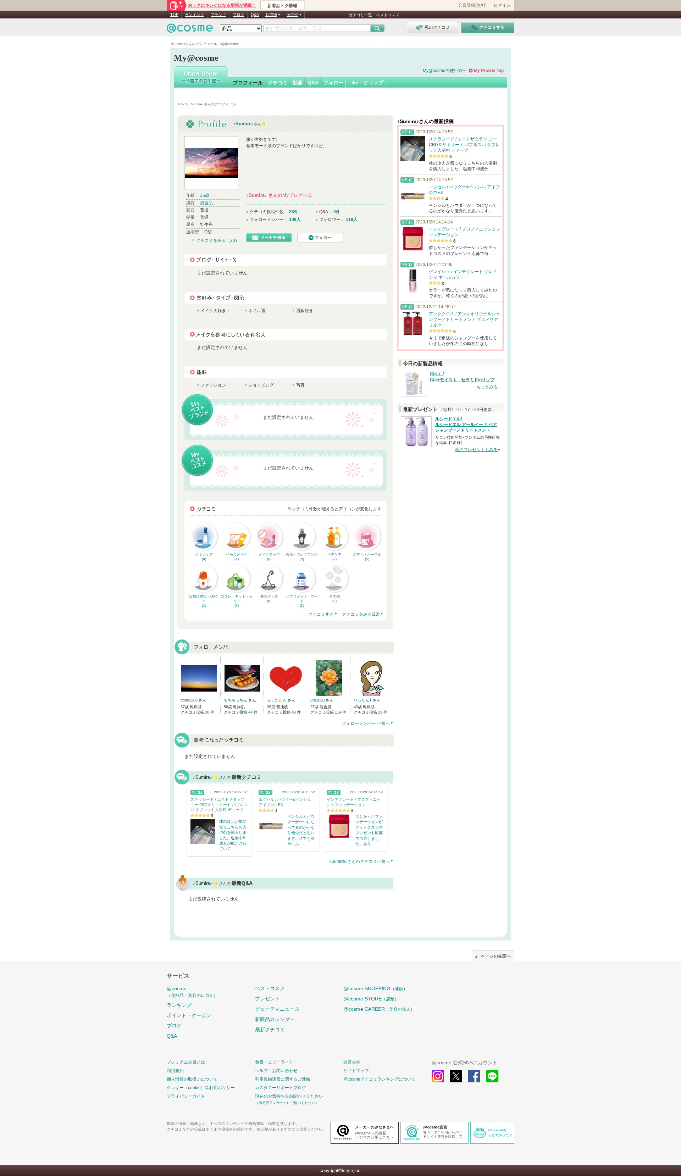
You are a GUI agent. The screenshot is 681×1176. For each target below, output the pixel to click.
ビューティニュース (277, 1009)
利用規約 (175, 1070)
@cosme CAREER (379, 1009)
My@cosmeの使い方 (443, 70)
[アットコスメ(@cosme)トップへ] (190, 30)
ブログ (238, 14)
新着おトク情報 (282, 5)
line (492, 1076)
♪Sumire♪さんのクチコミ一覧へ (359, 861)
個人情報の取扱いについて (192, 1079)
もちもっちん (236, 700)
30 (207, 712)
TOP (174, 14)
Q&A (255, 14)
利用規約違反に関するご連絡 (282, 1079)
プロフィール (248, 82)
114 (338, 712)
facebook (474, 1076)
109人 (295, 219)
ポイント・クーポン (189, 1015)
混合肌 (206, 202)
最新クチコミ (270, 1029)
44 (251, 712)
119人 (352, 219)
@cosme (192, 992)
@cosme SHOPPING (375, 988)
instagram (438, 1076)
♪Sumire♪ (243, 123)
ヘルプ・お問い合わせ (276, 1070)
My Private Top (489, 70)
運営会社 (351, 1062)
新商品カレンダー (275, 1019)
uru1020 (318, 700)
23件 (293, 211)
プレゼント (267, 999)
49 (294, 712)
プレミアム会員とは (186, 1062)
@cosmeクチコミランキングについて (379, 1079)
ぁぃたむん (277, 700)
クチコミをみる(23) (361, 614)
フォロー (333, 82)
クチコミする (321, 614)
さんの (279, 195)
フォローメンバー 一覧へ (366, 723)
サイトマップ (356, 1070)
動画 (298, 82)
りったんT (363, 700)
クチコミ (278, 82)
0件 (336, 211)
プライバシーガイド (186, 1096)
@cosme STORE (371, 999)
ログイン (502, 5)
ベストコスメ (387, 15)
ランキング (194, 14)
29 (380, 712)
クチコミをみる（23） (217, 240)
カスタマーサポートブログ (280, 1087)
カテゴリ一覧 (360, 15)
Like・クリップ (365, 82)
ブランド (218, 14)
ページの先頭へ (496, 956)
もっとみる (487, 386)
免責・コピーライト (274, 1062)
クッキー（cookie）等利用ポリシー (201, 1087)
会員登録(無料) (472, 5)
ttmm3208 (190, 700)
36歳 (204, 195)
